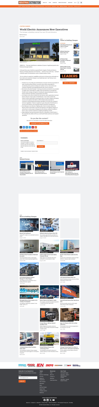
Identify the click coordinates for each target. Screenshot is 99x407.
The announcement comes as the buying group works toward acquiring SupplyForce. (29, 258)
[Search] (78, 2)
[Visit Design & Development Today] (22, 365)
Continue (40, 146)
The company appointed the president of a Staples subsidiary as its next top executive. (49, 235)
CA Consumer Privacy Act (63, 402)
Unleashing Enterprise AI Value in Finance (66, 45)
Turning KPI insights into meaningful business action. (29, 235)
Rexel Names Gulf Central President (57, 172)
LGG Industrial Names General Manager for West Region (27, 278)
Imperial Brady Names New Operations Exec (69, 301)
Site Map (71, 402)
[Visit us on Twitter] (51, 400)
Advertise (39, 402)
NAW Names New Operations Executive (41, 172)
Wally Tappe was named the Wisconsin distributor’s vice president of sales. (48, 258)
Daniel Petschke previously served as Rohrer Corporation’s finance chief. (69, 280)
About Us (28, 402)
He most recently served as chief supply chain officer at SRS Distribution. (68, 304)
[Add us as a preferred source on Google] (36, 127)
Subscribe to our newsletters (39, 123)
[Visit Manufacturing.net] (67, 365)
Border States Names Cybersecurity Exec (69, 255)
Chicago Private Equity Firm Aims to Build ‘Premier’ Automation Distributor (69, 348)
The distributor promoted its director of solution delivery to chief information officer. (49, 351)
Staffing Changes (25, 26)
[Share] (24, 127)
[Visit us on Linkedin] (48, 400)
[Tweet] (30, 127)
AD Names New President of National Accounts (65, 60)
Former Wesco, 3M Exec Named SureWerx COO (47, 323)
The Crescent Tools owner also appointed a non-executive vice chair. (69, 327)
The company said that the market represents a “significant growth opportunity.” (49, 302)
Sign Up (22, 381)
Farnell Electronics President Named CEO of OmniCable (26, 173)
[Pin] (33, 127)
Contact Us (33, 402)
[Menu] (81, 2)
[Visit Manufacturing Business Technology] (76, 365)
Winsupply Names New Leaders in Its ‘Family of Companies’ (28, 301)
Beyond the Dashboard (25, 233)
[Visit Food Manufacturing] (31, 365)
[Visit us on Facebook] (45, 400)
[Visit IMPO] (49, 365)
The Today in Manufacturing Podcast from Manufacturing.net (72, 173)
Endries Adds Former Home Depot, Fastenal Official (65, 68)
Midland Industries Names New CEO (64, 52)
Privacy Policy (44, 402)
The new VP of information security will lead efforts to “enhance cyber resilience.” (69, 258)
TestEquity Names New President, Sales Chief (28, 348)
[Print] (21, 127)
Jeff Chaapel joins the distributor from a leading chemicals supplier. (28, 281)
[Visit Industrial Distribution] (58, 365)
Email (20, 375)
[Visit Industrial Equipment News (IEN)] (40, 365)
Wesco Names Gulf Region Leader (48, 300)
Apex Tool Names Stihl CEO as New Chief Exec (68, 323)
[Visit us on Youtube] (53, 400)
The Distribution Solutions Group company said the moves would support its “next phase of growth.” (29, 351)
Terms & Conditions (53, 402)
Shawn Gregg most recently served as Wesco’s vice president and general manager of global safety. (49, 327)
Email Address (40, 140)
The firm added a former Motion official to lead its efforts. (69, 351)
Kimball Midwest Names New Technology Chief (47, 348)
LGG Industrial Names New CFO (67, 277)
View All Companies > (69, 82)
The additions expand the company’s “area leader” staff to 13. (28, 304)
